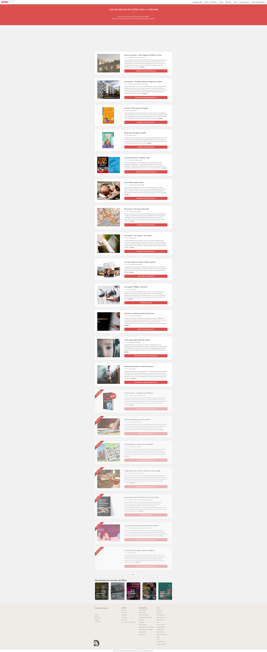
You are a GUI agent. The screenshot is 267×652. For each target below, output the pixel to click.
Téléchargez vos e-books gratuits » (146, 171)
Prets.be (158, 636)
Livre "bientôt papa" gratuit (134, 182)
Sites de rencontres (244, 2)
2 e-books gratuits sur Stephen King (136, 158)
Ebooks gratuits (142, 622)
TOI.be (158, 639)
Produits (206, 2)
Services (235, 2)
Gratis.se (96, 619)
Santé (151, 528)
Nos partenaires (124, 617)
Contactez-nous (124, 612)
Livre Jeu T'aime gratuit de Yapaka (136, 108)
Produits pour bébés (140, 184)
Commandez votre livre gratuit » (146, 198)
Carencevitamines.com (161, 641)
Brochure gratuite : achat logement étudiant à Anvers (143, 55)
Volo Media (151, 650)
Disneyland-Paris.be (160, 629)
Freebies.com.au (98, 621)
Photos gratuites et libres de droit (145, 617)
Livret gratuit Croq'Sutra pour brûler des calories (141, 525)
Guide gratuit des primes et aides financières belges (142, 471)
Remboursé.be (159, 612)
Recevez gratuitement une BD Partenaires (138, 366)
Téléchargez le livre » (146, 302)
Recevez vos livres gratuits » (146, 329)
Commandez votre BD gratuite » (146, 224)
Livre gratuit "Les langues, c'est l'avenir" (138, 235)
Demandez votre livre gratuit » (146, 122)
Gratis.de (96, 616)
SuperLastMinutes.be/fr (161, 627)
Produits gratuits (132, 84)
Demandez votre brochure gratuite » (146, 97)
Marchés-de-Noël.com (161, 624)
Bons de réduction (142, 634)
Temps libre (139, 211)
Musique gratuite (142, 612)
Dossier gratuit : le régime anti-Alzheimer (138, 393)
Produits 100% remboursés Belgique (146, 629)
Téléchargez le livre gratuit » (146, 276)
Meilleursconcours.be (161, 617)
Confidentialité (124, 614)
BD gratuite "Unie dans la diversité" (136, 209)
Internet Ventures (139, 650)
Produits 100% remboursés (258, 2)
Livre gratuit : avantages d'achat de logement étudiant (143, 81)
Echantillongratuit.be (160, 614)
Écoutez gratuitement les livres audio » (146, 355)
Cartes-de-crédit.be (160, 631)
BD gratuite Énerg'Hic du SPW (135, 133)
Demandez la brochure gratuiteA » (146, 71)
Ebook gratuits (132, 160)
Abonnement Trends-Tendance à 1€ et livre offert (141, 497)
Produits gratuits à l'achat (142, 499)
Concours (221, 2)
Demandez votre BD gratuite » (146, 147)
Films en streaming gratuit (144, 614)
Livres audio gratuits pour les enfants (137, 340)
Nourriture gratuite (142, 631)
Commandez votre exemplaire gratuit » (145, 382)
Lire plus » (142, 67)
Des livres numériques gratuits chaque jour (139, 313)
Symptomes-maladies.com (162, 644)
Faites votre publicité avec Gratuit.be (128, 622)
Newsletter (123, 610)
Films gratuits (141, 619)
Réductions (228, 2)
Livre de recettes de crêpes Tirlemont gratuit (139, 262)
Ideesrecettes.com (160, 619)
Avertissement (124, 619)
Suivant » (133, 574)
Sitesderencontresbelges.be (162, 634)
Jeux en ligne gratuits (143, 610)
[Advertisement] (133, 38)
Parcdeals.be (159, 610)
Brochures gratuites (133, 57)
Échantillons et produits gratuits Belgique (146, 627)
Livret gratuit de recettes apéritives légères (139, 550)
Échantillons (214, 2)
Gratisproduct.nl (98, 617)
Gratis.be (96, 614)
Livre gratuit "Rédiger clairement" (136, 287)
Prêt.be (158, 622)
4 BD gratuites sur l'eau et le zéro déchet (138, 444)
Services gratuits (141, 57)
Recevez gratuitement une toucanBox (137, 419)
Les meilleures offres (197, 2)
